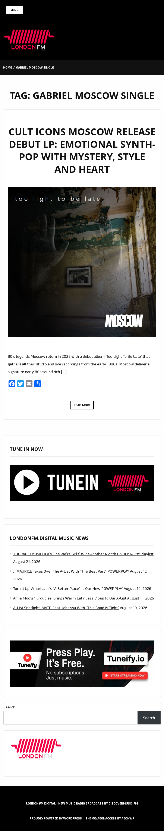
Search (9, 707)
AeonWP (128, 818)
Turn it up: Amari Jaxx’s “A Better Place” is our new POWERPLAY (68, 588)
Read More (84, 406)
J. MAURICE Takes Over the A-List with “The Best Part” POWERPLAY (71, 571)
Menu (14, 10)
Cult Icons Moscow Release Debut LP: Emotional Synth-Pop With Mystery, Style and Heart (82, 150)
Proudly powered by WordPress (56, 818)
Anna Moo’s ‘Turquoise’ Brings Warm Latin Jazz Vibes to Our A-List (69, 598)
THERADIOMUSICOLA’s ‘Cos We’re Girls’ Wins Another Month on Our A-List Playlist (83, 553)
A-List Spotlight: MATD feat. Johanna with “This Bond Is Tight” (66, 607)
